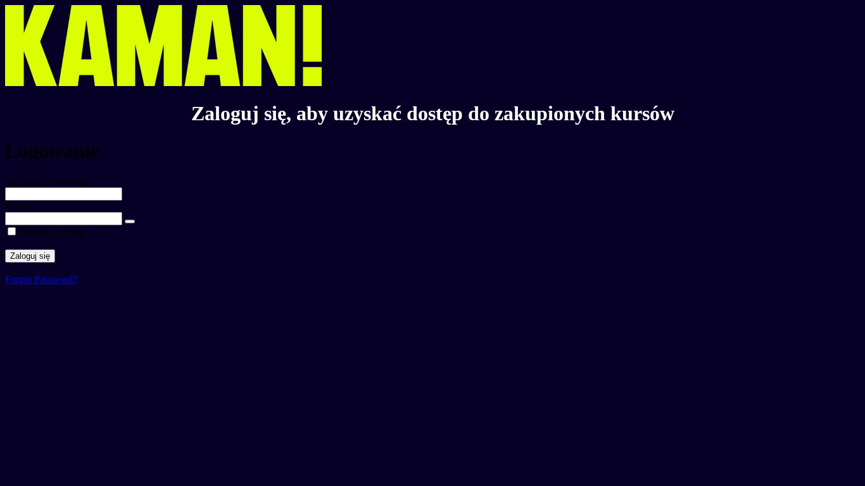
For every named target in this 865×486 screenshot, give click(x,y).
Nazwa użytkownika (46, 181)
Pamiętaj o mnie (52, 232)
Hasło (16, 206)
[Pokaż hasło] (130, 221)
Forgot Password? (41, 279)
